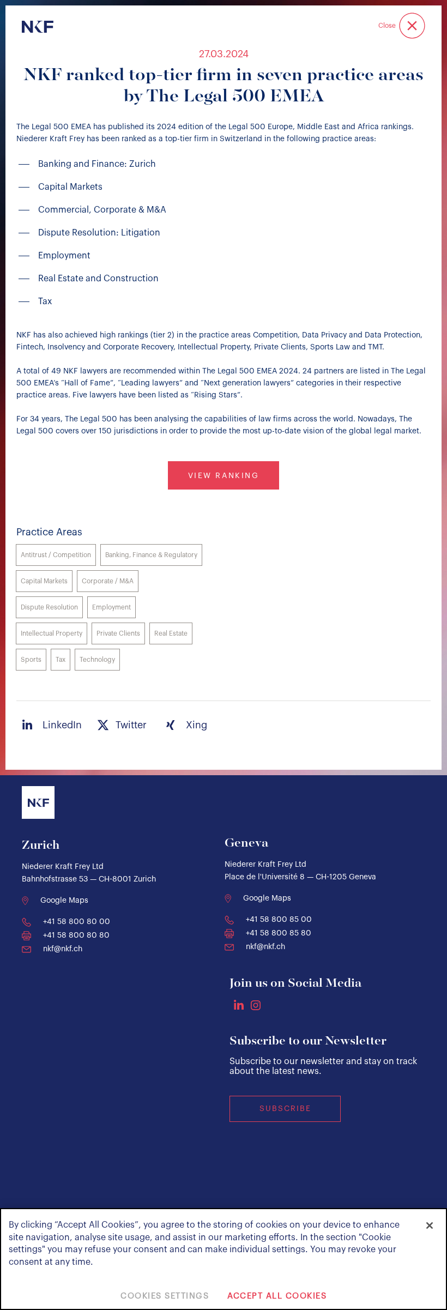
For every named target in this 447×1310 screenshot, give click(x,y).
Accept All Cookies (277, 1296)
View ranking (223, 476)
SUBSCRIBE (285, 1109)
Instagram (256, 1005)
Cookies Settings (164, 1296)
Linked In (239, 1005)
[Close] (430, 1225)
